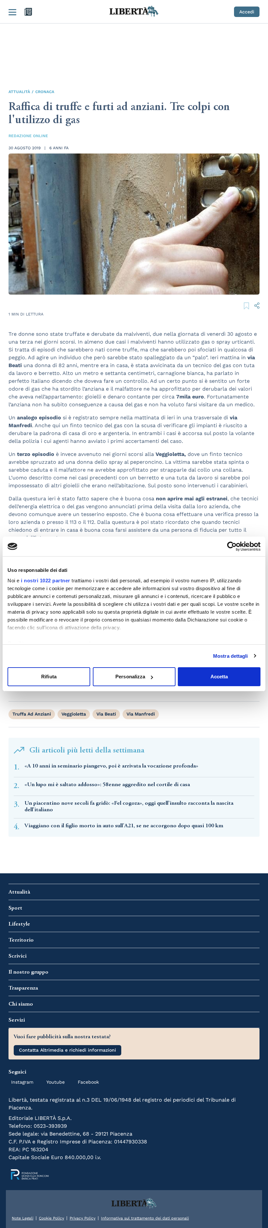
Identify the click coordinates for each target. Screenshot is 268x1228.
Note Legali (22, 1218)
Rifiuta (49, 676)
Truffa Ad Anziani (31, 714)
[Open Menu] (12, 11)
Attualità (19, 91)
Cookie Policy (51, 1218)
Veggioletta (73, 714)
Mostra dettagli (230, 656)
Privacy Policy (82, 1218)
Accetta (219, 676)
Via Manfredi (140, 714)
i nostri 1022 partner (45, 580)
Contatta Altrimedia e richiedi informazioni (67, 1050)
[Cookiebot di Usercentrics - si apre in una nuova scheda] (231, 546)
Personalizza (130, 676)
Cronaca (44, 91)
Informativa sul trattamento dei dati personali (145, 1218)
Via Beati (106, 714)
